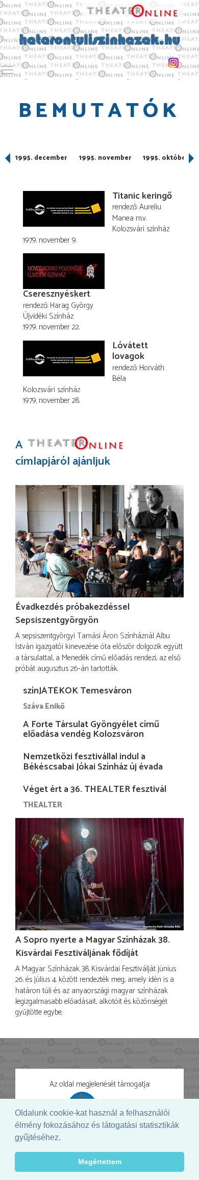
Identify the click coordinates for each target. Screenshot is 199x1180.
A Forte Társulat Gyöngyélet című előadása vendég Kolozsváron (91, 729)
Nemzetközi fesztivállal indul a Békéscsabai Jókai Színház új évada (93, 762)
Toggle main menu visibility (7, 69)
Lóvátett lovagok (130, 351)
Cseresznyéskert (56, 294)
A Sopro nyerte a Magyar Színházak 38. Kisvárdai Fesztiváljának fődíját (92, 946)
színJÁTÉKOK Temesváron (77, 691)
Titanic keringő (142, 196)
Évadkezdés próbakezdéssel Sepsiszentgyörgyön (72, 613)
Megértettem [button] (99, 1162)
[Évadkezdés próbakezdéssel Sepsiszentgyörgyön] (99, 541)
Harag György (71, 305)
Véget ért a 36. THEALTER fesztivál (94, 789)
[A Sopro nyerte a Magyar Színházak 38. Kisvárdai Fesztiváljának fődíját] (99, 874)
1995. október (165, 158)
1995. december (41, 158)
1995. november (105, 158)
